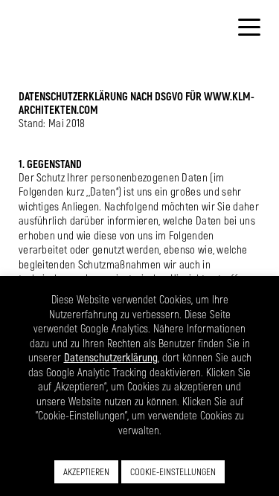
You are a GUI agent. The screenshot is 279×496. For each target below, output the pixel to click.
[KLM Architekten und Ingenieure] (78, 39)
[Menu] (249, 26)
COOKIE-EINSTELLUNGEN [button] (173, 471)
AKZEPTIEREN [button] (86, 471)
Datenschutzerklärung (111, 357)
